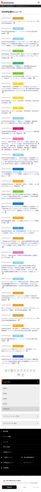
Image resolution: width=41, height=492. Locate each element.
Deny (24, 487)
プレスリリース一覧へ (10, 423)
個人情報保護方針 (29, 457)
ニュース (9, 6)
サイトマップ (27, 462)
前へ (6, 371)
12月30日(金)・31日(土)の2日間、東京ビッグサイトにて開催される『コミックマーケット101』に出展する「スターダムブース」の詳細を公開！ (20, 56)
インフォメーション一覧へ (11, 416)
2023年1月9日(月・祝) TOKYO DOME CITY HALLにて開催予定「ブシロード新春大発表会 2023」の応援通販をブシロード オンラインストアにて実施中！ (20, 361)
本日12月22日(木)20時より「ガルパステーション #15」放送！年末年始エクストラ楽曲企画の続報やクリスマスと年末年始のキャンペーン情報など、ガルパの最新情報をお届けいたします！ (20, 43)
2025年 (5, 393)
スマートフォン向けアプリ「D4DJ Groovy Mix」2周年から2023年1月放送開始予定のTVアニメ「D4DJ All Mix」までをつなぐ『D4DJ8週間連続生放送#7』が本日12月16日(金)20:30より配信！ (20, 283)
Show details (36, 487)
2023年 (5, 404)
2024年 (5, 398)
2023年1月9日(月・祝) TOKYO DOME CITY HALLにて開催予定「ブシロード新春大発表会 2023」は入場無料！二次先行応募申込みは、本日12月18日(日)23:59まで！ (19, 196)
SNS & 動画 (6, 447)
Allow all (9, 487)
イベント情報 (7, 436)
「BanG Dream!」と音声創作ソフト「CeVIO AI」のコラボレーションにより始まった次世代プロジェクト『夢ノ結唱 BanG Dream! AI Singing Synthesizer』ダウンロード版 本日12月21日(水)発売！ (20, 88)
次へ (23, 375)
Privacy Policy (34, 482)
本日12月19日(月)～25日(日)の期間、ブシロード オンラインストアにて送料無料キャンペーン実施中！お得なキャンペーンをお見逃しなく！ (20, 174)
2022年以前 (6, 409)
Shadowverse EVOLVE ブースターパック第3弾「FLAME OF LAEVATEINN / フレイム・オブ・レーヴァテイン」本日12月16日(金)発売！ (20, 298)
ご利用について (7, 457)
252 (19, 375)
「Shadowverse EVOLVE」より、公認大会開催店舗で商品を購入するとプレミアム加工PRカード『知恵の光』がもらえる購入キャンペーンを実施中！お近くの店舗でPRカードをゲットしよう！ (20, 243)
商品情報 (5, 431)
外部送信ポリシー (8, 462)
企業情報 (6, 468)
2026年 (5, 388)
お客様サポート (7, 452)
